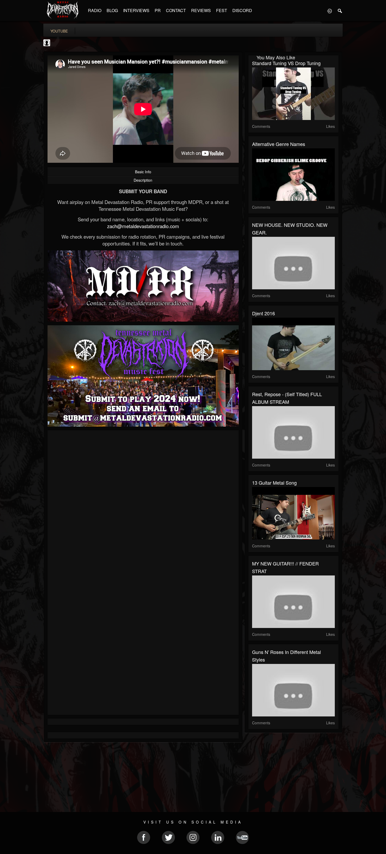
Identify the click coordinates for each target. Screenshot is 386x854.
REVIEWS (201, 10)
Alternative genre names (278, 143)
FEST (221, 10)
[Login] (329, 10)
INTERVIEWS (136, 10)
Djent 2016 (263, 313)
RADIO (94, 10)
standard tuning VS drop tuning (286, 63)
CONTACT (176, 10)
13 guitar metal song (274, 482)
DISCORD (242, 10)
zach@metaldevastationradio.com (143, 226)
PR (158, 10)
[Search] (340, 10)
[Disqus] (143, 504)
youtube (59, 31)
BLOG (112, 10)
